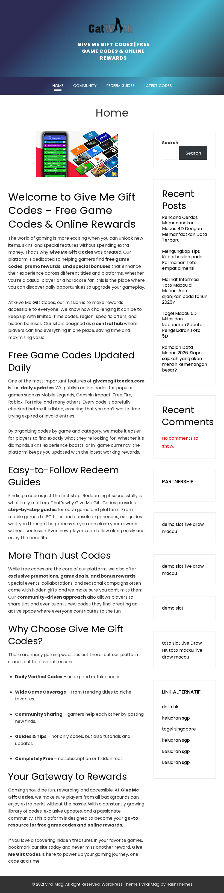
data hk (170, 707)
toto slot (171, 643)
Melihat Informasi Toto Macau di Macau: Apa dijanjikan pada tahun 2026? (184, 290)
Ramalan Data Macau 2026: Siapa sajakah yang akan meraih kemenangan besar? (184, 358)
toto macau (181, 650)
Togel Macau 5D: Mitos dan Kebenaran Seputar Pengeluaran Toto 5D (183, 324)
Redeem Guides (121, 85)
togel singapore (179, 729)
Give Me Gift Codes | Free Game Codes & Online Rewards (113, 51)
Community (85, 85)
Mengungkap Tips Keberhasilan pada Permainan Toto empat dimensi (182, 259)
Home (57, 85)
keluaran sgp (176, 718)
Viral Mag (150, 884)
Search (170, 143)
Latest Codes (158, 85)
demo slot (173, 524)
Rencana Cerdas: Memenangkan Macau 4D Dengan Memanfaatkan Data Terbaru (184, 228)
